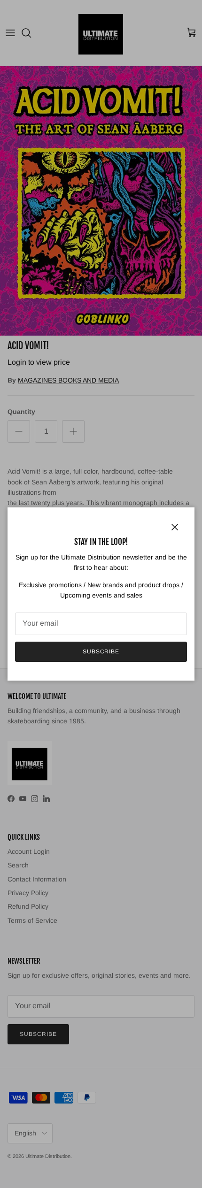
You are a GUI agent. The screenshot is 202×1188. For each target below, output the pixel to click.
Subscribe (101, 651)
